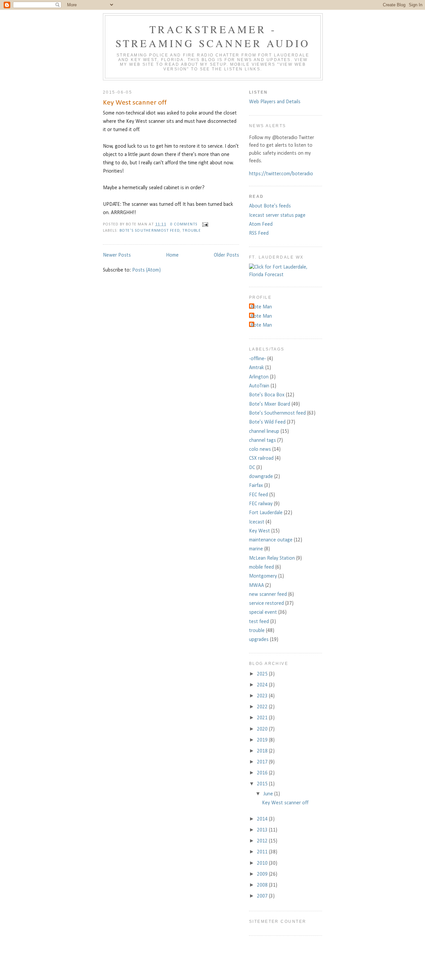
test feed (259, 621)
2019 (263, 740)
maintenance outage (271, 540)
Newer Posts (117, 255)
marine (256, 549)
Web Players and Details (274, 102)
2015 (263, 784)
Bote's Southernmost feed (150, 231)
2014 (263, 819)
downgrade (261, 476)
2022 (263, 707)
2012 (263, 841)
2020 (263, 729)
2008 (263, 885)
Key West (259, 531)
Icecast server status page (277, 215)
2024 (263, 685)
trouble (191, 231)
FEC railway (261, 504)
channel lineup (264, 431)
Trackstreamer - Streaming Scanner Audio (213, 36)
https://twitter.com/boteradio (281, 174)
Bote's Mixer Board (269, 404)
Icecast (256, 522)
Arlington (259, 377)
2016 (263, 773)
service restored (266, 603)
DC (252, 467)
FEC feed (258, 495)
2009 (263, 874)
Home (172, 255)
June (268, 794)
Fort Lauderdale (266, 513)
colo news (260, 449)
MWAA (256, 585)
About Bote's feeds (270, 206)
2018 (263, 751)
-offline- (257, 358)
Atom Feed (261, 224)
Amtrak (256, 367)
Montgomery (263, 576)
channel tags (262, 440)
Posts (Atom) (146, 270)
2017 (263, 762)
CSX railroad (261, 458)
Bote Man (261, 307)
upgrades (259, 639)
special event (263, 612)
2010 (263, 863)
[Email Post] (204, 224)
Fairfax (256, 485)
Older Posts (226, 255)
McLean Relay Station (272, 558)
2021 (263, 718)
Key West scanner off (135, 102)
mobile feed (261, 567)
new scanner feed (268, 594)
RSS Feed (259, 233)
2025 (263, 674)
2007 (263, 896)
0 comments (183, 224)
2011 (263, 852)
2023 (263, 696)
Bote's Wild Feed (267, 422)
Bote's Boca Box (267, 395)
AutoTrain (259, 386)
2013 (263, 830)
